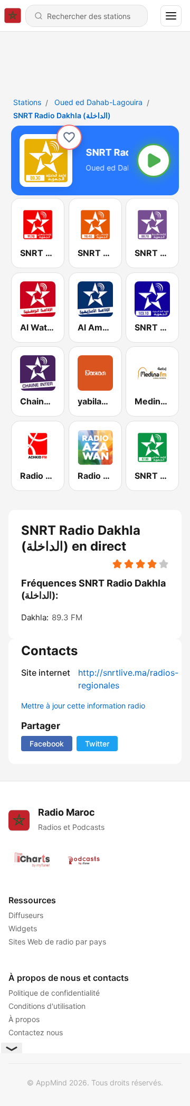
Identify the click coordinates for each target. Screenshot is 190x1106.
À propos (24, 1019)
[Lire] (153, 160)
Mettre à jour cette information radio (83, 705)
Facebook (47, 743)
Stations (27, 102)
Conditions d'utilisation (47, 1005)
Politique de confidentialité (54, 992)
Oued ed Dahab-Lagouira (98, 102)
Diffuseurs (25, 915)
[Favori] (69, 137)
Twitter (97, 743)
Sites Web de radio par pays (57, 941)
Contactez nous (35, 1032)
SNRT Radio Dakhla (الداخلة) (62, 115)
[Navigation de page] (171, 15)
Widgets (22, 928)
